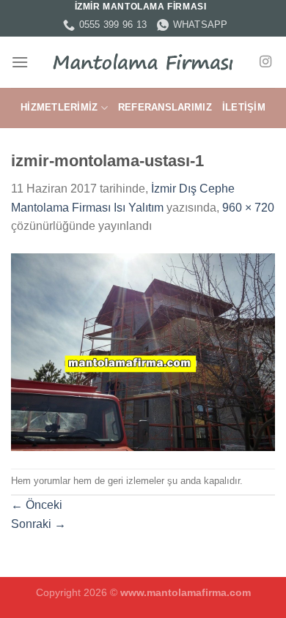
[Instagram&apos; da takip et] (265, 62)
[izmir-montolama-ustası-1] (143, 351)
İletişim (243, 107)
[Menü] (20, 62)
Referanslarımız (165, 107)
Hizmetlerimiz (59, 107)
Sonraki (38, 524)
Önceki (36, 505)
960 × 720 (248, 207)
